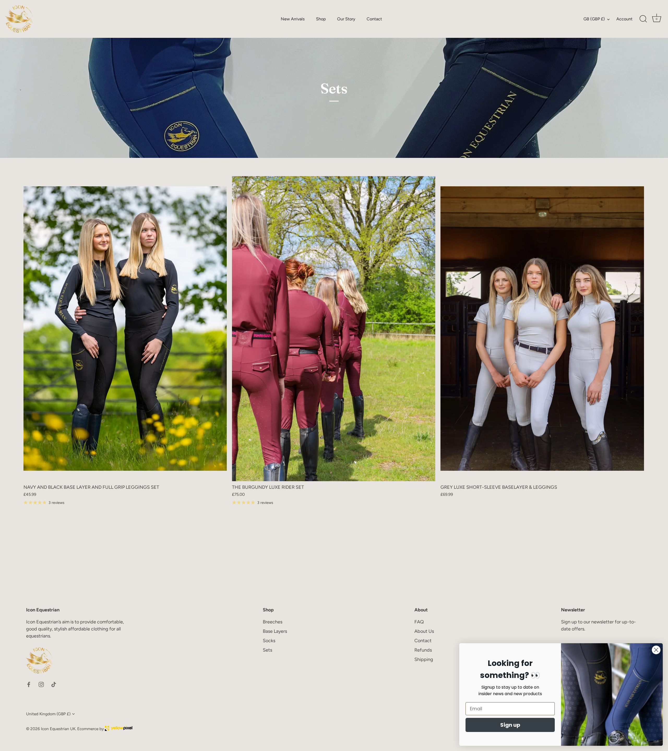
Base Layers (275, 631)
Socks (269, 640)
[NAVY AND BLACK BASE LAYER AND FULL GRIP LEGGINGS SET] (125, 328)
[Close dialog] (656, 649)
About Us (424, 631)
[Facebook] (28, 684)
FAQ (419, 622)
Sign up (510, 725)
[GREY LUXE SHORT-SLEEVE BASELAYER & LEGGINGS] (542, 328)
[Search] (643, 19)
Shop (321, 18)
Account (624, 18)
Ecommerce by (91, 728)
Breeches (272, 622)
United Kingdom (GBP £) (48, 713)
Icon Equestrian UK (58, 728)
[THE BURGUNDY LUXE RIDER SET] (333, 328)
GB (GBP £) (594, 18)
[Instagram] (41, 684)
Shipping (423, 659)
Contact (374, 18)
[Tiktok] (53, 684)
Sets (267, 650)
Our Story (346, 18)
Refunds (423, 650)
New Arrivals (293, 18)
